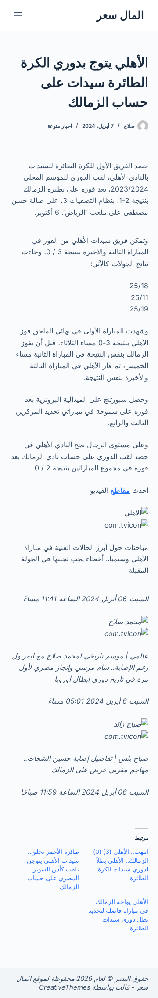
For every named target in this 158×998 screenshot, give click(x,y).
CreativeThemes (64, 987)
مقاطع (120, 490)
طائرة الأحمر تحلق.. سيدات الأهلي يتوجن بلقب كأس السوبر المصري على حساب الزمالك (53, 869)
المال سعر (120, 15)
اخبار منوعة (59, 126)
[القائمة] (18, 15)
